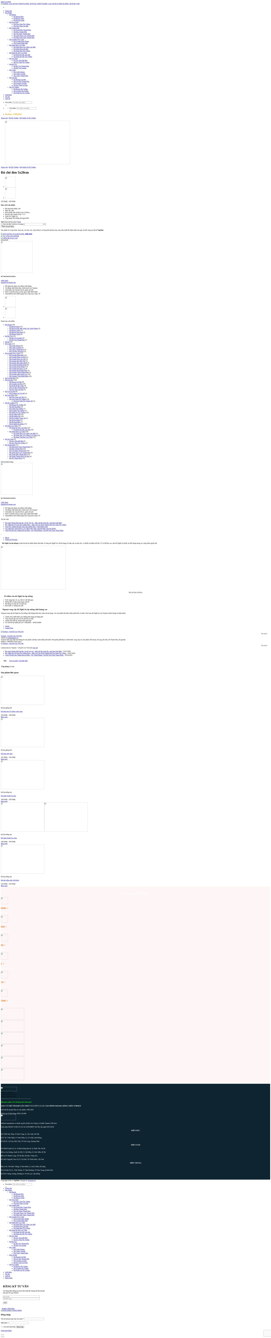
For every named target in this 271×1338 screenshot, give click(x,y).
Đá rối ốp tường (14, 420)
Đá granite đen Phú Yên (17, 361)
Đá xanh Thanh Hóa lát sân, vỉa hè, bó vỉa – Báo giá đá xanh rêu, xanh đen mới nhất (33, 523)
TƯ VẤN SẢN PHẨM (11, 236)
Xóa (19, 222)
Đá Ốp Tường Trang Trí (17, 418)
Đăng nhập (20, 1327)
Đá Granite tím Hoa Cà (17, 368)
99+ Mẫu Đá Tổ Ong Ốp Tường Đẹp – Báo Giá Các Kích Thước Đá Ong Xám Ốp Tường (35, 525)
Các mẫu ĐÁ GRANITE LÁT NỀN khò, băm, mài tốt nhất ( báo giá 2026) (30, 528)
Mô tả (7, 538)
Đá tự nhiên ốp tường (16, 424)
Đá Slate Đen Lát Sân (21, 49)
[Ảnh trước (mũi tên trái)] (2, 1336)
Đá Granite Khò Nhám (21, 41)
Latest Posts (9, 628)
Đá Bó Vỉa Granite (20, 68)
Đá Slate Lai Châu (11, 426)
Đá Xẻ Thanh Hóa (15, 458)
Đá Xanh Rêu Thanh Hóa (22, 30)
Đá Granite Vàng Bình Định (18, 376)
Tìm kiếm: (8, 102)
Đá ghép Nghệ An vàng (9, 838)
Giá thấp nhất (23, 661)
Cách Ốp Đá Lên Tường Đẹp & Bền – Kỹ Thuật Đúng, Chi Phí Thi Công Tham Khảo (34, 530)
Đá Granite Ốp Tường (21, 91)
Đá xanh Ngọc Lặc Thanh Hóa (24, 36)
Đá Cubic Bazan (19, 72)
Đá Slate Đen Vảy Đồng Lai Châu (25, 435)
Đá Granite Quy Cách (16, 39)
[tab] (137, 538)
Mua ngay (4, 717)
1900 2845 (4, 280)
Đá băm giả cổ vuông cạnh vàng (12, 711)
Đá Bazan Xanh (19, 20)
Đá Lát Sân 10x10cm (16, 351)
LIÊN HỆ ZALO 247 (10, 238)
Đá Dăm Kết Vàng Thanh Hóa (24, 37)
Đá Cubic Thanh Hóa (21, 76)
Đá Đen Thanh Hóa (20, 32)
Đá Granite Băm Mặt (21, 43)
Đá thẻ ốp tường (14, 422)
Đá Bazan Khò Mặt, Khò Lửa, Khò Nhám (23, 328)
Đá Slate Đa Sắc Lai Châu (18, 53)
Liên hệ (7, 99)
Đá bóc (7, 342)
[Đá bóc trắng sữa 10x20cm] (10, 187)
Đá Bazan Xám (19, 18)
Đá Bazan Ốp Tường (21, 89)
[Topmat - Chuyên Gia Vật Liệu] (12, 632)
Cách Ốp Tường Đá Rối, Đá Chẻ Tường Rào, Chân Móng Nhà (26, 527)
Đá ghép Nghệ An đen (8, 796)
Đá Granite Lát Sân (20, 83)
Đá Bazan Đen (19, 16)
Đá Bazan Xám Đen (16, 332)
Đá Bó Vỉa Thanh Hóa (21, 66)
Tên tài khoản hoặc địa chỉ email (12, 1319)
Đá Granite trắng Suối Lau (18, 374)
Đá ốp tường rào (14, 416)
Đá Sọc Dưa (13, 58)
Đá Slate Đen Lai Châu (17, 45)
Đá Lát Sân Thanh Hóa (21, 81)
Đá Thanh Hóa (14, 28)
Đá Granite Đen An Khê (17, 357)
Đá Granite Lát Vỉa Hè (17, 393)
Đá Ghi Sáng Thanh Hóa (22, 34)
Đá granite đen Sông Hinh (18, 363)
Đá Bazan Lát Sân (20, 79)
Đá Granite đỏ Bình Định (17, 365)
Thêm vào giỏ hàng (7, 226)
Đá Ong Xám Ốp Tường (22, 24)
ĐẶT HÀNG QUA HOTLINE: (17, 234)
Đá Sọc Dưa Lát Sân (21, 85)
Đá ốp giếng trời (14, 414)
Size (2, 222)
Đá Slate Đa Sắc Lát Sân (22, 55)
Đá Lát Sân (13, 78)
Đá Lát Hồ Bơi (10, 378)
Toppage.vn (32, 1180)
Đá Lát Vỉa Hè (10, 391)
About (7, 626)
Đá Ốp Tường (14, 87)
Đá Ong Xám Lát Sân (21, 26)
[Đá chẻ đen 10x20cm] (10, 198)
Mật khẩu (4, 1323)
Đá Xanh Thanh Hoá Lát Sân (19, 456)
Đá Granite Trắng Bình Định (19, 372)
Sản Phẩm (8, 13)
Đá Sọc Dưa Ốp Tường (21, 62)
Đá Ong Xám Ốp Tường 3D (23, 401)
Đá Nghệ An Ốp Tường (22, 93)
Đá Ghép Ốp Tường (16, 409)
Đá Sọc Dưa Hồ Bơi (20, 60)
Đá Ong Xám (13, 22)
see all (35, 648)
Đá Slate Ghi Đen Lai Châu (23, 437)
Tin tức (7, 97)
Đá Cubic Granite (19, 74)
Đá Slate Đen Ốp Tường (22, 51)
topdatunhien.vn (13, 638)
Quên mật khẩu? (6, 1331)
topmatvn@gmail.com (8, 282)
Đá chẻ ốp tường (15, 407)
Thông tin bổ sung (11, 540)
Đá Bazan (12, 15)
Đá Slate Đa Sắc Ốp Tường (23, 57)
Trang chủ (8, 11)
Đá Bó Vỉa (13, 64)
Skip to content (6, 2)
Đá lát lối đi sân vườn (16, 386)
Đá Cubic (12, 70)
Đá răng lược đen (6, 754)
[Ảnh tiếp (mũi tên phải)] (3, 1336)
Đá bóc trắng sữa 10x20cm (10, 880)
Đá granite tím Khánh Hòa (18, 370)
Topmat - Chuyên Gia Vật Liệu (11, 636)
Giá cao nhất (13, 661)
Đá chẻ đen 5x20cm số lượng (13, 224)
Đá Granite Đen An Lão (17, 359)
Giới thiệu (8, 95)
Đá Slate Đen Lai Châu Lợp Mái (24, 47)
